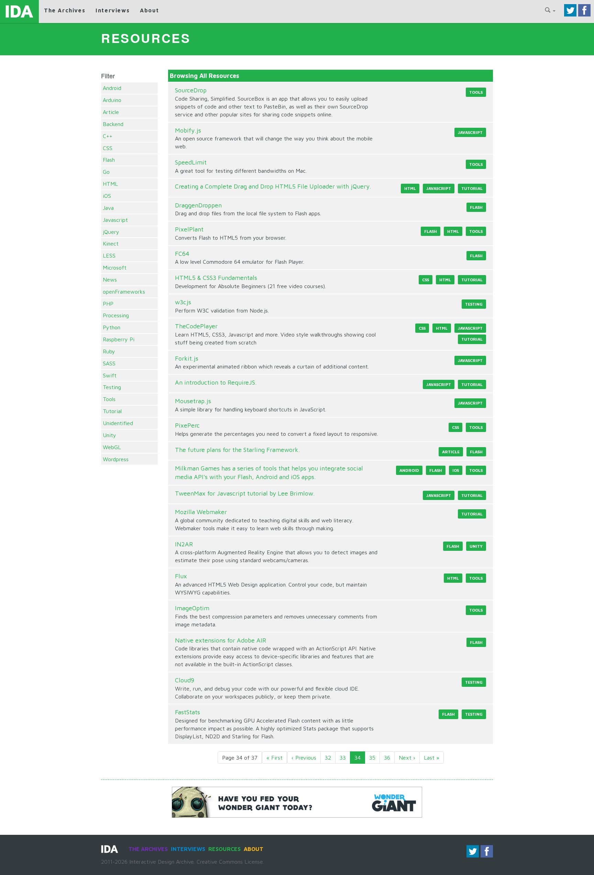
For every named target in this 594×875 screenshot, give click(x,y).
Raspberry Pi (118, 339)
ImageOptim (192, 608)
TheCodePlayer (196, 326)
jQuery (111, 232)
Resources (224, 849)
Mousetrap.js (193, 401)
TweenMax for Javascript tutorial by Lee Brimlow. (245, 493)
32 (328, 757)
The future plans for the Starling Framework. (237, 449)
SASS (109, 363)
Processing (116, 315)
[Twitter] (570, 10)
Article (111, 112)
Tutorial (112, 411)
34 (357, 757)
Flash (109, 160)
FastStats (187, 712)
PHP (108, 303)
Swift (110, 375)
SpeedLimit (191, 162)
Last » (431, 757)
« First (274, 757)
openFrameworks (124, 291)
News (110, 279)
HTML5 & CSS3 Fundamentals (216, 277)
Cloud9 (184, 680)
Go (106, 172)
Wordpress (116, 459)
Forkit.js (186, 358)
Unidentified (118, 423)
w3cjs (183, 302)
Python (111, 327)
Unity (109, 435)
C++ (107, 136)
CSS (107, 148)
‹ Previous (304, 757)
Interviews (113, 10)
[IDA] (19, 11)
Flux (181, 576)
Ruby (109, 351)
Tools (109, 399)
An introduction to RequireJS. (216, 382)
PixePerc (187, 425)
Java (108, 208)
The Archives (64, 10)
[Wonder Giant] (297, 801)
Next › (407, 757)
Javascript (115, 220)
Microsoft (114, 267)
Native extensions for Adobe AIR (220, 640)
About (149, 10)
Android (112, 88)
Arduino (112, 100)
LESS (109, 255)
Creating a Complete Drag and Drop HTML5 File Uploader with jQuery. (273, 186)
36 (387, 757)
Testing (112, 387)
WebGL (112, 447)
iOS (107, 196)
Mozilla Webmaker (201, 511)
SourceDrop (191, 90)
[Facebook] (584, 10)
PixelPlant (189, 229)
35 (372, 757)
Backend (113, 124)
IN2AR (184, 544)
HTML (110, 184)
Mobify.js (188, 130)
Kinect (111, 243)
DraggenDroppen (198, 205)
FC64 (182, 253)
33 (343, 757)
